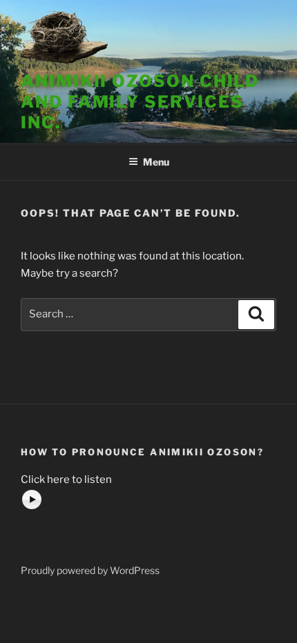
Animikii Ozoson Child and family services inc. (140, 101)
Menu (156, 162)
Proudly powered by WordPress (90, 570)
